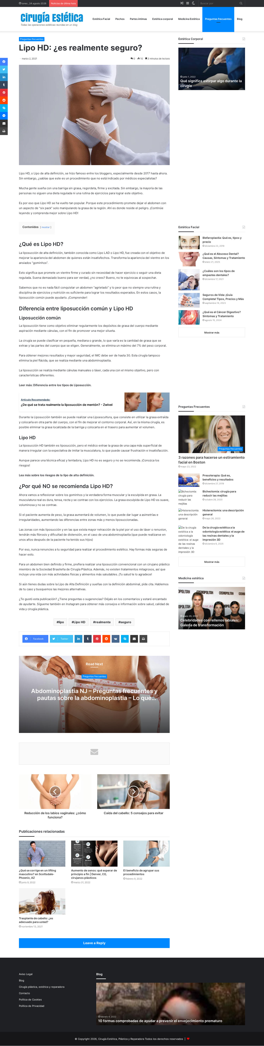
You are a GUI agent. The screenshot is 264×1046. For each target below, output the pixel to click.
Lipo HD (79, 622)
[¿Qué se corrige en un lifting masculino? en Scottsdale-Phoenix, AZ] (42, 854)
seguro (125, 622)
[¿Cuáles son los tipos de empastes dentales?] (189, 279)
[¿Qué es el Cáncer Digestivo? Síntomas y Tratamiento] (189, 317)
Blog (239, 18)
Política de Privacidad (31, 1005)
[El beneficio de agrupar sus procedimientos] (146, 854)
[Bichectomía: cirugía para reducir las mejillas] (189, 498)
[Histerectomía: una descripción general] (189, 515)
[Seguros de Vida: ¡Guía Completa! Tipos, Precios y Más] (189, 300)
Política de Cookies (30, 999)
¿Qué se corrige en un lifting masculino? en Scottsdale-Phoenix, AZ (37, 874)
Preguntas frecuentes (218, 18)
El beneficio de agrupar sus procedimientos (141, 872)
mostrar (46, 227)
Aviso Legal (25, 974)
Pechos (119, 18)
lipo (61, 622)
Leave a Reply (94, 943)
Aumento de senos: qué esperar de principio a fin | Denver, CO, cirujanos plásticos (94, 874)
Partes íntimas (138, 18)
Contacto (24, 993)
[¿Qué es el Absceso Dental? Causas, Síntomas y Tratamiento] (189, 259)
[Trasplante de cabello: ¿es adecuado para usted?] (42, 901)
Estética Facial (101, 18)
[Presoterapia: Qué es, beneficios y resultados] (189, 480)
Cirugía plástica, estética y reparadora (41, 986)
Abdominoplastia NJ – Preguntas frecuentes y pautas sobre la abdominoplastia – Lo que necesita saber (94, 698)
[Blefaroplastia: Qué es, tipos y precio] (189, 242)
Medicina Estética (189, 18)
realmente (103, 622)
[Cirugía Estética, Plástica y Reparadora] (52, 19)
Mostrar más (211, 332)
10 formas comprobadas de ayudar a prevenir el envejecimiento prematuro (160, 1021)
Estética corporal (162, 18)
